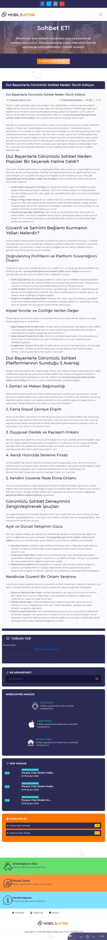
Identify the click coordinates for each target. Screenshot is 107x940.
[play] (87, 936)
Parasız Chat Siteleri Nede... (38, 786)
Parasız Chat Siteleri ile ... (36, 800)
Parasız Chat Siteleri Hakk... (38, 772)
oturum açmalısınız (46, 649)
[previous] (81, 936)
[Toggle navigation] (100, 14)
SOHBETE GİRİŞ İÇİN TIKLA (53, 61)
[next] (93, 936)
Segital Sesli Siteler (54, 833)
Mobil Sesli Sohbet (72, 100)
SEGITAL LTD (76, 932)
